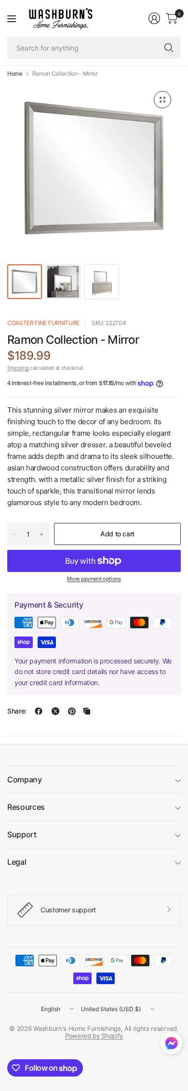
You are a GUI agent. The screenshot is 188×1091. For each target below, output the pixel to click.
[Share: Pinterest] (72, 711)
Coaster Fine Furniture (43, 322)
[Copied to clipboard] (87, 711)
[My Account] (154, 18)
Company (24, 779)
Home (15, 74)
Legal (16, 862)
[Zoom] (162, 99)
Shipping (17, 367)
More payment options (94, 578)
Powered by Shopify (94, 1035)
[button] (171, 1045)
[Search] (169, 48)
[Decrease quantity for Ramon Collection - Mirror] (15, 534)
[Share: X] (55, 711)
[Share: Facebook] (38, 711)
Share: (17, 711)
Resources (26, 807)
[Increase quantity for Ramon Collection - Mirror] (41, 534)
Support (22, 834)
